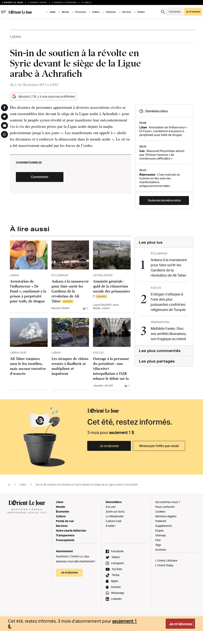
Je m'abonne (180, 623)
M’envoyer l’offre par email (159, 446)
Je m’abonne (109, 446)
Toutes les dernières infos (164, 200)
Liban (15, 37)
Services (62, 525)
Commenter (39, 177)
